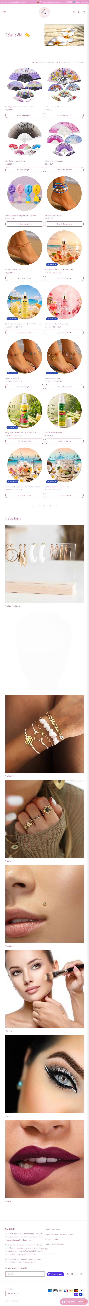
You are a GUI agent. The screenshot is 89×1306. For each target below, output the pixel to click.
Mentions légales (51, 1254)
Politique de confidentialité (54, 1244)
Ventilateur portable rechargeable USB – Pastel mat (20, 215)
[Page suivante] (56, 505)
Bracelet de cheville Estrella (53, 215)
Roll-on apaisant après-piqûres (53, 433)
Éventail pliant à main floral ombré (15, 161)
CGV (46, 1249)
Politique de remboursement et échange (59, 1234)
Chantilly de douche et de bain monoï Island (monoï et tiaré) (22, 487)
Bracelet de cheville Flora (12, 378)
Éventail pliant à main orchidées (54, 161)
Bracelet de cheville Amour (52, 378)
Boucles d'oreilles (11, 606)
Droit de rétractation (52, 1239)
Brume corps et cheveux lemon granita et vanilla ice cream (23, 324)
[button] (4, 12)
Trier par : (35, 62)
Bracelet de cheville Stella (13, 270)
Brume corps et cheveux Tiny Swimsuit (56, 324)
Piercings (8, 946)
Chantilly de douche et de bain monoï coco (57, 487)
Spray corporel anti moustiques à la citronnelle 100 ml (20, 433)
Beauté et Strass (14, 1301)
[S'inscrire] (42, 1274)
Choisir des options (24, 115)
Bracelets (9, 776)
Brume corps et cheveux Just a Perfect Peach (59, 270)
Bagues (8, 861)
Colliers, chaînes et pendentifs (17, 693)
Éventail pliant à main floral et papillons (56, 107)
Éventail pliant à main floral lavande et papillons (19, 107)
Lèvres (8, 1201)
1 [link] (32, 506)
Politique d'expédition (53, 1229)
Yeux (7, 1116)
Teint (7, 1031)
